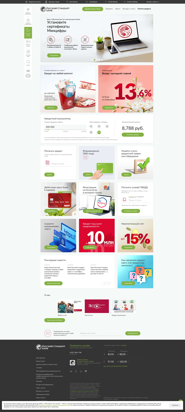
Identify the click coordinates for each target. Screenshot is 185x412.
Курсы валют (40, 397)
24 (99, 126)
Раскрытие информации (44, 384)
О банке (39, 367)
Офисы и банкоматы (28, 13)
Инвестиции (40, 361)
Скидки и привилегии (28, 23)
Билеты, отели (28, 45)
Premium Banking (113, 2)
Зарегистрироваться (93, 211)
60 (99, 132)
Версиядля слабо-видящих (28, 75)
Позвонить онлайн (80, 345)
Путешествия (132, 2)
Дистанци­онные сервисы (28, 34)
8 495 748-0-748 (75, 352)
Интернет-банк (94, 9)
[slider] (48, 129)
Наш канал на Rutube (54, 320)
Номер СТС (132, 197)
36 (107, 126)
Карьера (39, 381)
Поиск (28, 65)
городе (123, 345)
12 (91, 126)
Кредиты (109, 9)
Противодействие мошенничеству (48, 371)
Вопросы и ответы (42, 391)
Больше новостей (53, 283)
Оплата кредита (144, 9)
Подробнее (54, 55)
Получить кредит (133, 134)
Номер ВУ (140, 197)
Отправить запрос (130, 211)
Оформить (51, 107)
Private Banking (93, 2)
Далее (49, 174)
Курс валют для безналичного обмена (115, 366)
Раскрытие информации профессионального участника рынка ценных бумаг (49, 376)
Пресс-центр (40, 388)
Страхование (74, 2)
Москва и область (152, 2)
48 (91, 132)
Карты (117, 9)
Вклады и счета (129, 9)
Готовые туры (28, 55)
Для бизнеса (54, 2)
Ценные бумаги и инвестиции (46, 364)
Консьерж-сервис (34, 2)
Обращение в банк (42, 394)
